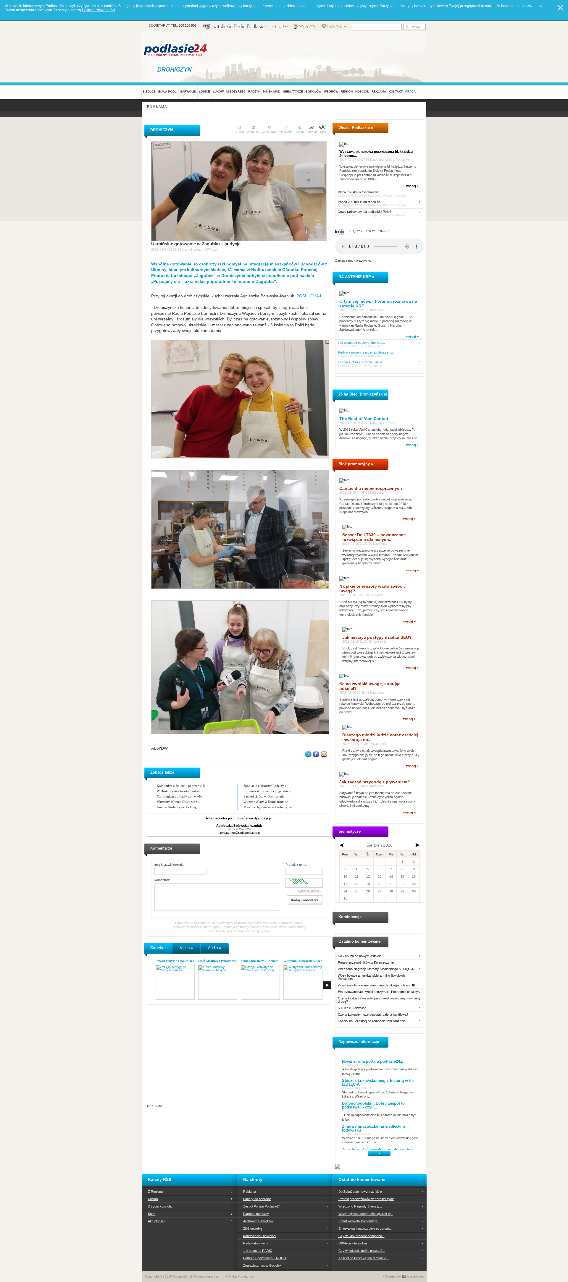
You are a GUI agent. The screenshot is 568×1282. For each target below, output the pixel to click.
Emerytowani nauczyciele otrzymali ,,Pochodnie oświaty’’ (378, 991)
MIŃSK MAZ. (271, 91)
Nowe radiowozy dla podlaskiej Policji (364, 211)
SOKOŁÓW (313, 91)
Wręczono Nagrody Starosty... (360, 1206)
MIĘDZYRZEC (236, 91)
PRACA (410, 91)
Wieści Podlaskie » (355, 127)
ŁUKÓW (218, 91)
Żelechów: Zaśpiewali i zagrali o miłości (379, 1149)
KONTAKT (396, 91)
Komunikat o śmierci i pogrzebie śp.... (183, 785)
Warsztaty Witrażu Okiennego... (178, 801)
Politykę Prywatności (98, 10)
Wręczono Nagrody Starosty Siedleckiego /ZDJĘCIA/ (376, 969)
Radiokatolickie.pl (255, 1243)
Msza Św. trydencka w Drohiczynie (267, 807)
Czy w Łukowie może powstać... (361, 1250)
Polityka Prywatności (240, 1276)
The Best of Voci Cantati (363, 418)
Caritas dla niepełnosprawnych (370, 488)
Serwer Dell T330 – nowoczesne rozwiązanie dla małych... (374, 537)
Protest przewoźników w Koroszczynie (366, 962)
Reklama (249, 1191)
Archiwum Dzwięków (258, 1221)
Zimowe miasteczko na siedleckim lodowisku (373, 1128)
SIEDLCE (149, 91)
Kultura (153, 1199)
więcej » (412, 186)
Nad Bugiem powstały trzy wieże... (180, 796)
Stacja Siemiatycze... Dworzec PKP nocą (266, 960)
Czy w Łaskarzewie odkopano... (361, 1236)
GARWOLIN (188, 91)
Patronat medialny (256, 1213)
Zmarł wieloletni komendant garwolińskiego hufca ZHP (376, 985)
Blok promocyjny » (355, 464)
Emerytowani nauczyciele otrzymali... (365, 1228)
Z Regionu (155, 1191)
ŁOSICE (204, 91)
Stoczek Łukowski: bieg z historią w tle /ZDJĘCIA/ (378, 1082)
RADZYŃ (254, 91)
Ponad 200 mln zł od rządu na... (360, 202)
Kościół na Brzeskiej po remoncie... (363, 1258)
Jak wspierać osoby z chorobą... (361, 342)
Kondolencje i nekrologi (259, 1236)
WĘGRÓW (331, 91)
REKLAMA (379, 91)
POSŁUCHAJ (308, 296)
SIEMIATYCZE (293, 91)
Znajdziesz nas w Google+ (262, 1265)
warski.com (415, 1276)
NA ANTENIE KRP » (356, 277)
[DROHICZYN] (175, 69)
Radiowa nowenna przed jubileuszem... (366, 352)
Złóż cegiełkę (252, 1228)
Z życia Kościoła (160, 1206)
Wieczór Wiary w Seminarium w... (266, 801)
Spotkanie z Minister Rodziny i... (265, 785)
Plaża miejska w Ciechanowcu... (361, 192)
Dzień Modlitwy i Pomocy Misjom (219, 960)
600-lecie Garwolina (352, 1008)
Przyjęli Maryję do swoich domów (177, 960)
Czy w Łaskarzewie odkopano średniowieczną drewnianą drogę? (379, 1000)
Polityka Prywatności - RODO (264, 1258)
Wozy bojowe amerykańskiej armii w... (365, 1213)
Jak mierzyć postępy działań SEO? (377, 637)
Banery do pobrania (257, 1199)
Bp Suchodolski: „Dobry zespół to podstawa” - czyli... (373, 1105)
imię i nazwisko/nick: (169, 864)
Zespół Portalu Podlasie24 (261, 1206)
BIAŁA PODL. (167, 91)
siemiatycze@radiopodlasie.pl (239, 832)
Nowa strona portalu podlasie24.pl (373, 1061)
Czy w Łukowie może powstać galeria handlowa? (373, 1014)
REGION (347, 91)
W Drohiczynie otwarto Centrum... (180, 791)
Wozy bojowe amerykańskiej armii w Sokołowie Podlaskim (371, 977)
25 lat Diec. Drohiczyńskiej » (364, 394)
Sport (152, 1213)
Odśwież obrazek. (310, 890)
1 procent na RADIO (257, 1250)
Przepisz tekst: (296, 864)
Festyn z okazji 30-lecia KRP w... (361, 362)
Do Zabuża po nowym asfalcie (359, 956)
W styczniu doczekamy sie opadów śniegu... (311, 960)
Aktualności (156, 1221)
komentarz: (162, 880)
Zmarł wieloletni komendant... (359, 1221)
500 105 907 (187, 25)
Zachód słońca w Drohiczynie (263, 796)
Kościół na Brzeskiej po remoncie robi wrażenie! (372, 1021)
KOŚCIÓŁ (362, 91)
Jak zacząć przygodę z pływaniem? (374, 781)
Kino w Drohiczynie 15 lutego (178, 807)
